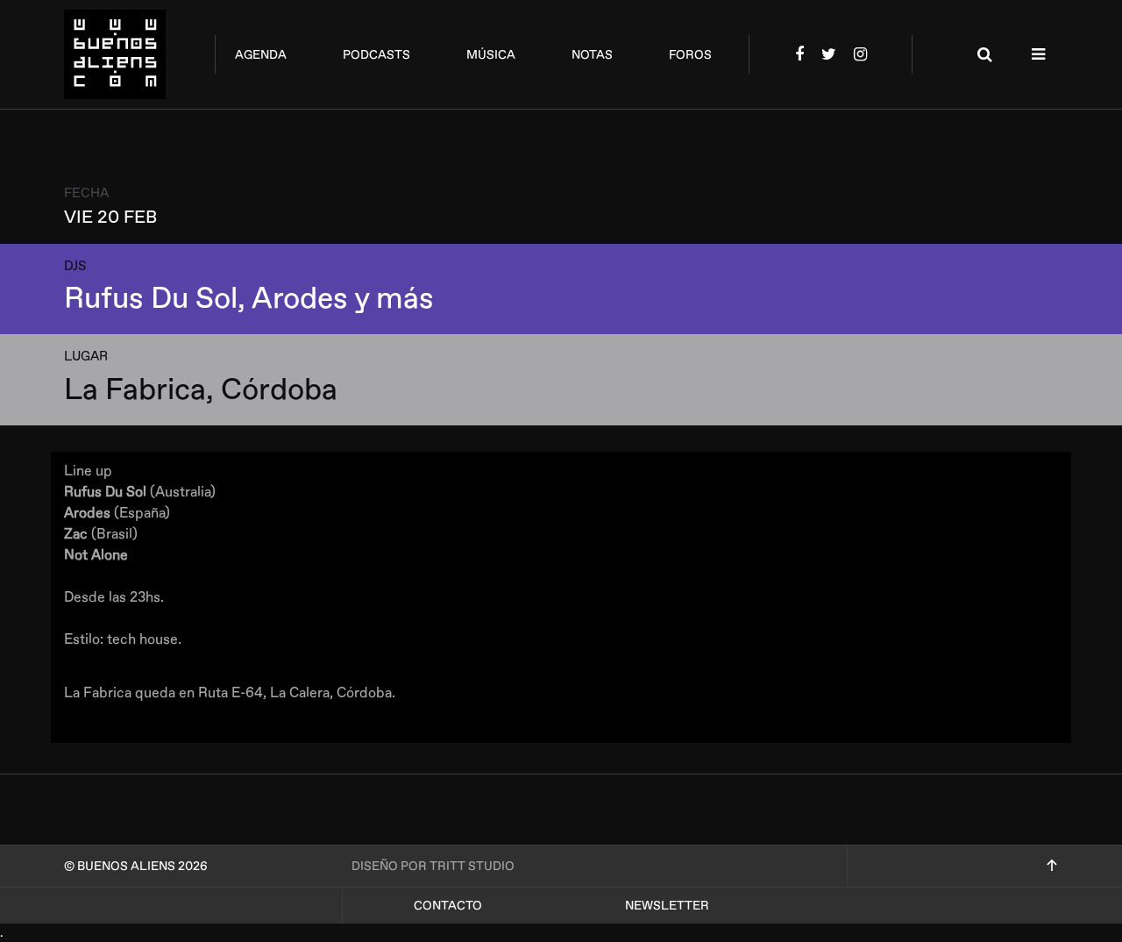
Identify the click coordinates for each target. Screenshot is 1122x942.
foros (690, 54)
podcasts (376, 54)
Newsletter (667, 905)
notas (592, 54)
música (490, 54)
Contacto (448, 905)
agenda (261, 54)
